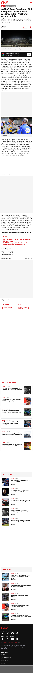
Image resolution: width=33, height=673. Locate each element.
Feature (8, 420)
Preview (13, 6)
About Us (3, 654)
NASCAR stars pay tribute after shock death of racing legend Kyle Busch (15, 244)
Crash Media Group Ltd (10, 642)
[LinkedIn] (18, 634)
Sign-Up (3, 663)
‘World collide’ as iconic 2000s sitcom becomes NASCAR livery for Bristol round (20, 576)
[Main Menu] (31, 2)
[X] (8, 634)
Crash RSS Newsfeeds (6, 657)
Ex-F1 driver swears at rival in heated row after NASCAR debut (20, 481)
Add (29, 54)
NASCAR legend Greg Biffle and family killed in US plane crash (21, 586)
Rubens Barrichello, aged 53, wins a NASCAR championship (11, 400)
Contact (3, 656)
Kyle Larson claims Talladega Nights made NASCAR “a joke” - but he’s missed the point (11, 423)
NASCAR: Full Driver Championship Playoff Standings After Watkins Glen (8, 308)
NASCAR (7, 6)
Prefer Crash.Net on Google (13, 53)
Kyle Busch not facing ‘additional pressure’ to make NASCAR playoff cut (12, 411)
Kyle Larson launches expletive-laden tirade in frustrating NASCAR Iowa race (12, 433)
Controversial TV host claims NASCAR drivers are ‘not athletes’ (20, 521)
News (8, 386)
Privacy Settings (4, 660)
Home (2, 6)
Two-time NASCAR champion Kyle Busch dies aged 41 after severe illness (12, 389)
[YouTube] (13, 634)
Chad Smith (3, 26)
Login (2, 661)
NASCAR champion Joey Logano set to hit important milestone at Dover (12, 445)
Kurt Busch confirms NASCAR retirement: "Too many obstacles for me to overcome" (24, 308)
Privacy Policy (4, 659)
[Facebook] (3, 634)
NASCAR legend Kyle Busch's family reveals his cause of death (17, 240)
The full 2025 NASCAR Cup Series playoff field (19, 596)
